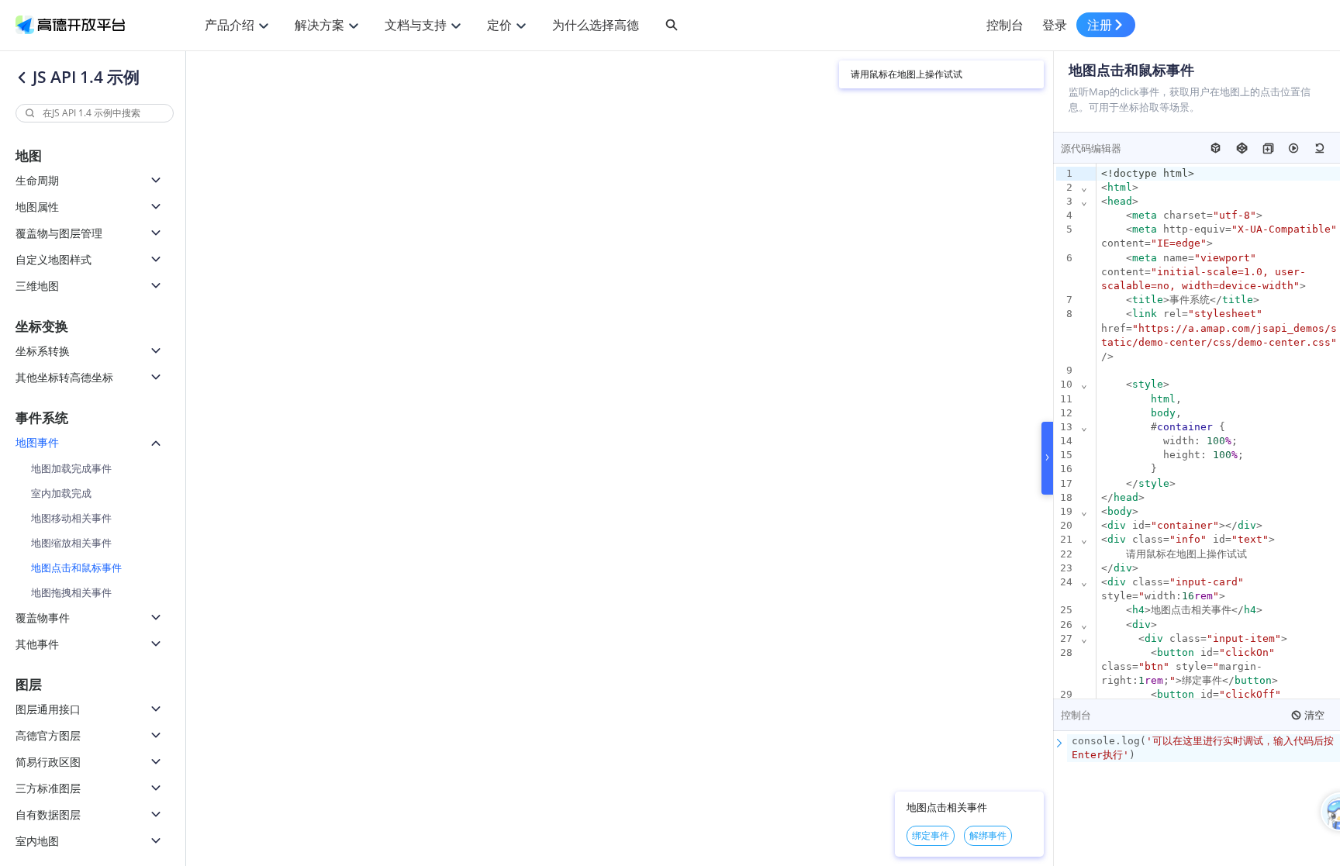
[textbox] (1203, 748)
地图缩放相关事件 (71, 543)
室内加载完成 (61, 493)
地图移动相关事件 (71, 518)
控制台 (1005, 24)
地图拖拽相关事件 (71, 592)
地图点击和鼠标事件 (76, 567)
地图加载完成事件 (71, 468)
